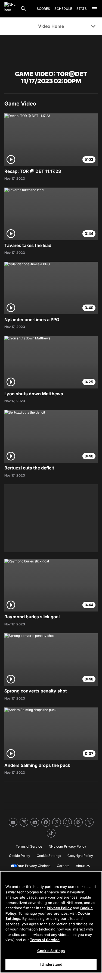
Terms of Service (45, 940)
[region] (51, 922)
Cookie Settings (51, 950)
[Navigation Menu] (94, 8)
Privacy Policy (59, 908)
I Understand (51, 964)
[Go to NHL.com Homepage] (10, 8)
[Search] (23, 8)
